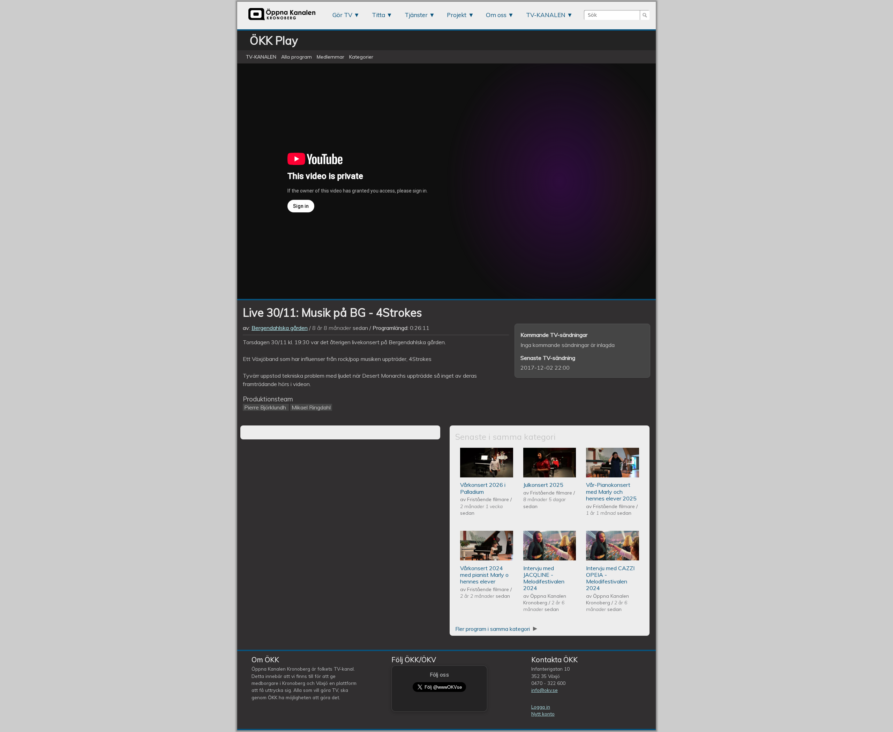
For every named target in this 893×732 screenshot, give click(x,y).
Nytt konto (543, 714)
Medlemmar (330, 57)
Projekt (456, 14)
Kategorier (361, 57)
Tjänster (416, 14)
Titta (378, 14)
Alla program (296, 57)
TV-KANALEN (545, 14)
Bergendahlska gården (280, 327)
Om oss (496, 14)
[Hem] (281, 19)
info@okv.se (544, 690)
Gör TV (342, 14)
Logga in (540, 707)
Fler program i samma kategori (493, 628)
